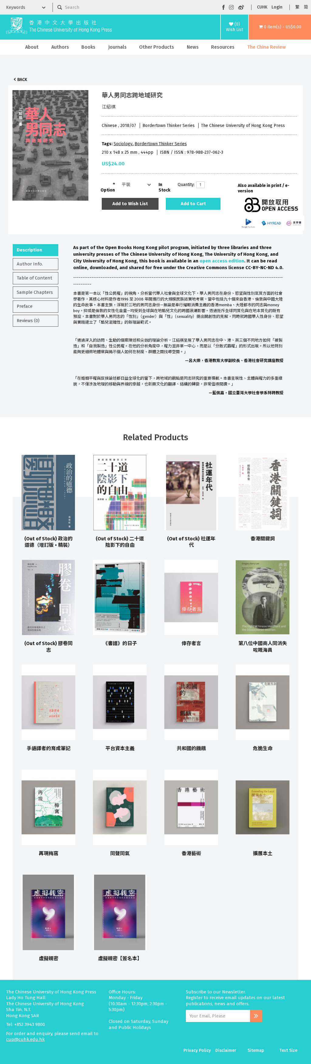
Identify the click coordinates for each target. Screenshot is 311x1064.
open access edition (222, 261)
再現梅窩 (48, 853)
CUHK (262, 7)
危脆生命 (262, 748)
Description (29, 250)
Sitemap (256, 1050)
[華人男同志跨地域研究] (50, 143)
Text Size (288, 1050)
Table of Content (34, 278)
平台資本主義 (120, 748)
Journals (117, 47)
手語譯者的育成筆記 (48, 748)
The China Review (266, 47)
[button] (280, 27)
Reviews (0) (28, 320)
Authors (60, 47)
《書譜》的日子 (120, 643)
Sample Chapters (35, 292)
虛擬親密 (48, 958)
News (193, 47)
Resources (222, 47)
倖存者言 (191, 643)
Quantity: (185, 184)
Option (108, 190)
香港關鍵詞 (263, 539)
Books (88, 47)
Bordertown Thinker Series (161, 143)
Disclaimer (225, 1050)
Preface (24, 306)
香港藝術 (191, 853)
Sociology (123, 143)
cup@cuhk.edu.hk (25, 1039)
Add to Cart (193, 203)
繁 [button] (297, 7)
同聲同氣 (120, 853)
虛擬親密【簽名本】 (120, 958)
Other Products (156, 47)
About (32, 47)
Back (22, 79)
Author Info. (30, 264)
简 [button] (306, 7)
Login (277, 7)
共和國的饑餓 (191, 748)
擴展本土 (262, 853)
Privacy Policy (197, 1050)
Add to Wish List (130, 203)
